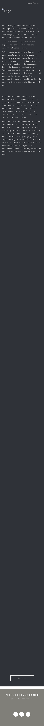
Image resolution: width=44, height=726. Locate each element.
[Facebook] (15, 714)
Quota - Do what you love (22, 699)
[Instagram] (21, 714)
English (30, 3)
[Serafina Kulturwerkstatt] (28, 714)
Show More (22, 678)
